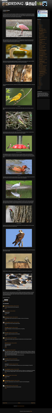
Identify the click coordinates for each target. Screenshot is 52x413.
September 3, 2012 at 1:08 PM (14, 369)
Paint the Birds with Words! (42, 47)
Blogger (31, 411)
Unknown (6, 375)
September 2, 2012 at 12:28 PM (11, 337)
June (39, 79)
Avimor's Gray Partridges (42, 45)
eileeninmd (6, 385)
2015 (39, 20)
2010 (39, 87)
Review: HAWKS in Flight (42, 29)
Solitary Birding (41, 64)
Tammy (6, 337)
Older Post (33, 402)
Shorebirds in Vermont (42, 51)
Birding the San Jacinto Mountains (42, 42)
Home (3, 6)
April (39, 81)
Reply (6, 308)
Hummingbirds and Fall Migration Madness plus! (42, 71)
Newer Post (5, 402)
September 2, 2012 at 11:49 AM (12, 332)
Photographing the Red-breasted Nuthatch (42, 61)
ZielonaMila (6, 327)
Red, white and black (41, 46)
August (40, 77)
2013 (39, 22)
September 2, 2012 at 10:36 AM (14, 322)
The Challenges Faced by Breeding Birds (42, 55)
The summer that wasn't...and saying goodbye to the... (43, 39)
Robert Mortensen (7, 380)
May (39, 80)
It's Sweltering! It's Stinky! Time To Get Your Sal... (43, 73)
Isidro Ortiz (6, 332)
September (40, 28)
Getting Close (40, 40)
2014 (39, 21)
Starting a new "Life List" (42, 74)
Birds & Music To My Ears (42, 66)
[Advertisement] (42, 104)
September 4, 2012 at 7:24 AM (15, 380)
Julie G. (7, 11)
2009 (39, 88)
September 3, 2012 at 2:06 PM (12, 375)
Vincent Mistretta (7, 369)
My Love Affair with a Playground (41, 33)
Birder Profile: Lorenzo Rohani (43, 65)
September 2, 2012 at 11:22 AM (13, 327)
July (39, 78)
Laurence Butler (7, 322)
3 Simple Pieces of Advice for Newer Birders (42, 30)
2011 (39, 86)
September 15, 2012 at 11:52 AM (13, 385)
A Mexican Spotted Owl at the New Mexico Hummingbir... (42, 50)
